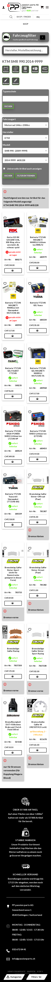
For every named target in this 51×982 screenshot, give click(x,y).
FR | (38, 17)
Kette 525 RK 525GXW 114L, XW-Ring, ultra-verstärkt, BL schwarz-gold (13, 242)
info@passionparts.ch (23, 958)
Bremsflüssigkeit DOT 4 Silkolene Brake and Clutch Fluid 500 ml (13, 726)
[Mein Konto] (3, 7)
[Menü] (47, 7)
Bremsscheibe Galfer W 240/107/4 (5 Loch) (37, 724)
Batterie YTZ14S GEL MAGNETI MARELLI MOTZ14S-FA (38, 372)
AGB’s (40, 972)
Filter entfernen (26, 176)
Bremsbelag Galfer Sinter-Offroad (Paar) (37, 496)
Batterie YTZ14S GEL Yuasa (38, 304)
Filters (34, 977)
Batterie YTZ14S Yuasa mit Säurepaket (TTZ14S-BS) (13, 498)
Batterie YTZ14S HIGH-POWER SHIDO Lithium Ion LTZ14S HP (13, 435)
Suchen (8, 106)
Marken (31, 972)
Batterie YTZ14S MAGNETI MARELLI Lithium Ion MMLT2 (38, 241)
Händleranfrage (17, 972)
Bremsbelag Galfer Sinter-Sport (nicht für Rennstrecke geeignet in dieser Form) (13, 573)
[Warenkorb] (42, 7)
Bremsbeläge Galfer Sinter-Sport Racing (38, 651)
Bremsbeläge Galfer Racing (13, 649)
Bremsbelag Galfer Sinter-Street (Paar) (37, 570)
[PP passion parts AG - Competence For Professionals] (23, 7)
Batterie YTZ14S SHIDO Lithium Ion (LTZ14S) (37, 433)
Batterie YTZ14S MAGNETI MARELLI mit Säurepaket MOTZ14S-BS (13, 308)
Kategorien (15, 977)
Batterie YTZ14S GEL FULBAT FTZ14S (13, 370)
